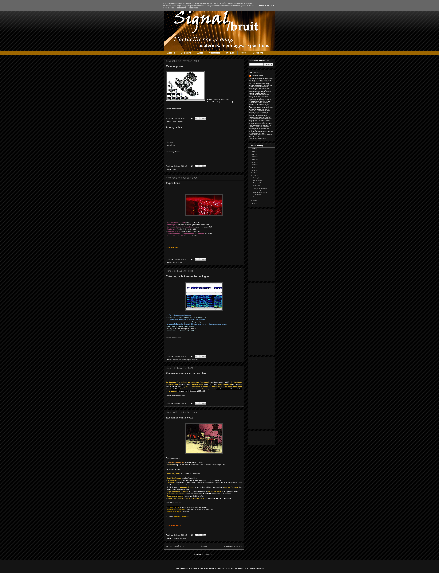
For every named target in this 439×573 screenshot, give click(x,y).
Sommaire (186, 53)
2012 (253, 154)
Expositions (173, 183)
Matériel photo (174, 66)
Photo (243, 53)
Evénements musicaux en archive (186, 373)
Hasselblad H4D (213, 99)
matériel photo (178, 122)
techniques (177, 359)
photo (175, 169)
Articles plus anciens (233, 546)
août (254, 172)
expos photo (177, 263)
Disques (230, 53)
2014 (253, 149)
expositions (171, 145)
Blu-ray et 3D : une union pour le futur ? (181, 329)
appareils (170, 143)
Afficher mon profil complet (257, 138)
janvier (255, 200)
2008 (253, 165)
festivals (183, 538)
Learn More (264, 6)
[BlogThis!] (198, 118)
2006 (253, 170)
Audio (200, 53)
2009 (253, 162)
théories (195, 359)
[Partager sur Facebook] (203, 118)
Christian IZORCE (257, 76)
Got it (274, 6)
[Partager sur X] (200, 118)
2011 (253, 157)
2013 (253, 151)
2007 (253, 167)
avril (254, 175)
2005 (253, 203)
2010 (253, 159)
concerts (176, 538)
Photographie (174, 127)
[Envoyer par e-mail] (196, 118)
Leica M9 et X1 (213, 102)
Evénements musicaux (179, 417)
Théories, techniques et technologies (187, 276)
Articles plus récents (175, 546)
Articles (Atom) (209, 554)
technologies (186, 359)
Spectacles (214, 53)
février (255, 178)
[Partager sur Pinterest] (205, 118)
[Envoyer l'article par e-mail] (192, 118)
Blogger (261, 568)
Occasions (258, 53)
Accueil (171, 53)
